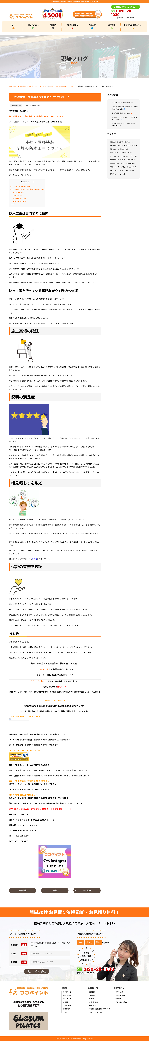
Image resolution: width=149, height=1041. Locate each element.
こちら (34, 559)
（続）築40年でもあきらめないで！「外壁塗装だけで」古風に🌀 (125, 108)
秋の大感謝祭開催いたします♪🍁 (122, 113)
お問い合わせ (119, 992)
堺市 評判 (134, 156)
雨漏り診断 (92, 1005)
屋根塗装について (127, 153)
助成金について (131, 167)
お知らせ (131, 170)
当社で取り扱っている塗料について (122, 103)
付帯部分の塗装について (117, 163)
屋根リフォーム (114, 149)
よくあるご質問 (120, 995)
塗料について (114, 170)
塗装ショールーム (68, 999)
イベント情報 (121, 174)
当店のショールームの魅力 (118, 167)
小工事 (121, 142)
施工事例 (111, 25)
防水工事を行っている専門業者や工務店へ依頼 (27, 189)
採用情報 (118, 999)
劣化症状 (134, 145)
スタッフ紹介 (67, 1005)
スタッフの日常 (123, 170)
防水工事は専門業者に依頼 (20, 186)
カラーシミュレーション (96, 1012)
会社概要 (65, 1002)
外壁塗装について (66, 86)
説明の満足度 (18, 195)
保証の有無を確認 (19, 201)
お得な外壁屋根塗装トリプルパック (99, 1009)
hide (31, 182)
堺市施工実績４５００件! (55, 701)
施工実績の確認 (18, 192)
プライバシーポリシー (122, 1002)
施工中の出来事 (130, 163)
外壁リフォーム (128, 142)
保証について (114, 142)
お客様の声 (66, 1009)
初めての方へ (33, 25)
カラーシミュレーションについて (120, 156)
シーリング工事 (126, 145)
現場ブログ (53, 86)
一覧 (55, 890)
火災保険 (122, 160)
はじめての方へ (67, 992)
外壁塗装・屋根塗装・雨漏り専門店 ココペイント (28, 86)
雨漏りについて (131, 160)
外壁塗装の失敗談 (115, 145)
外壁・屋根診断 (93, 1002)
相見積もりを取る (19, 198)
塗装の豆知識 (124, 149)
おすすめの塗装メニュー (133, 25)
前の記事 (23, 890)
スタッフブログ (67, 1012)
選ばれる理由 (72, 25)
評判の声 (92, 25)
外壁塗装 (92, 995)
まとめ (12, 204)
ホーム (13, 25)
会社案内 (52, 25)
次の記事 (87, 890)
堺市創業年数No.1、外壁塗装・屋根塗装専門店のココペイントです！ (36, 116)
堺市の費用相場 (114, 160)
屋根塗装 (92, 999)
